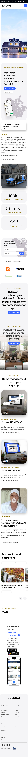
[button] (25, 5)
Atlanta (3, 712)
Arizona (16, 710)
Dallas (16, 714)
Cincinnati (17, 708)
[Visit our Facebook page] (2, 745)
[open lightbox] (14, 500)
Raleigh (3, 718)
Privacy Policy (4, 752)
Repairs (3, 726)
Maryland (17, 705)
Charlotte (17, 712)
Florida (2, 708)
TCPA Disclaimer (18, 752)
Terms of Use (11, 752)
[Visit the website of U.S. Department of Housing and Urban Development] (14, 748)
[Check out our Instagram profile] (5, 745)
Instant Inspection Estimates (21, 726)
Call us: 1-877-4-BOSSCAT (17, 1)
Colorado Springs (5, 714)
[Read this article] (12, 575)
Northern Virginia (5, 705)
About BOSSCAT (18, 733)
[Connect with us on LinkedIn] (7, 745)
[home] (6, 5)
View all (14, 562)
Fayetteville (17, 716)
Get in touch (4, 733)
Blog (2, 739)
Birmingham (4, 710)
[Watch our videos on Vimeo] (9, 745)
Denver (3, 716)
